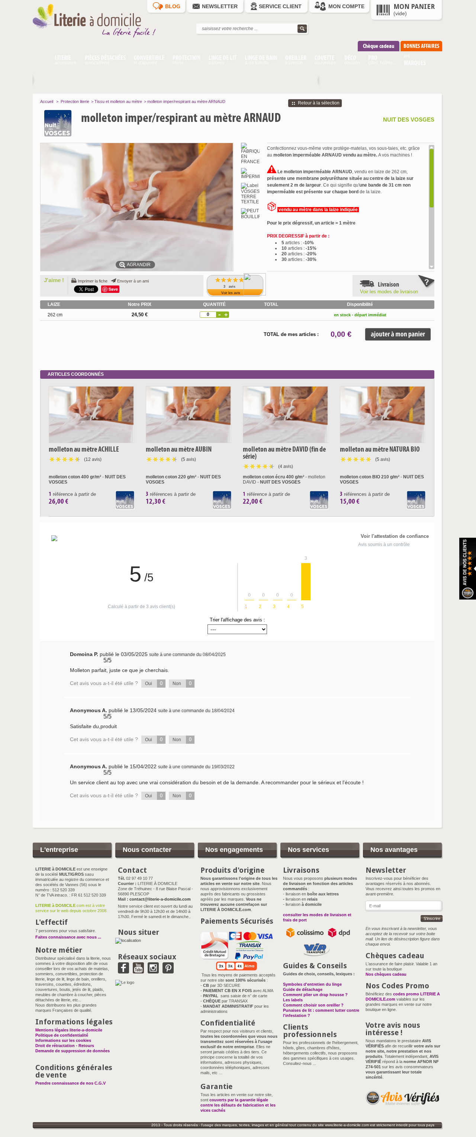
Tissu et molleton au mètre (118, 101)
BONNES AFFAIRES (421, 45)
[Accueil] (41, 61)
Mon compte (346, 6)
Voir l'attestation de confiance (395, 536)
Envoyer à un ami (133, 281)
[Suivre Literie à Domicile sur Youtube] (138, 970)
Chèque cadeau (378, 45)
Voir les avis (230, 293)
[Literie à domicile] (100, 39)
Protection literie (75, 101)
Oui (154, 683)
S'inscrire (432, 918)
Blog (172, 6)
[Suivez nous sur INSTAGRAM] (153, 970)
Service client (280, 6)
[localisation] (128, 940)
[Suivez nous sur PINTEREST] (168, 970)
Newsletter (220, 6)
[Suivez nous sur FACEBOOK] (123, 970)
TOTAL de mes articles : (291, 334)
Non (182, 683)
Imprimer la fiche (92, 281)
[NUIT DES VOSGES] (73, 123)
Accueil (46, 101)
